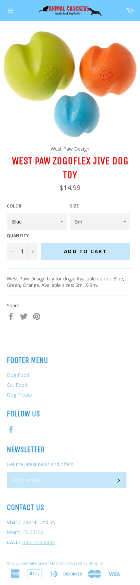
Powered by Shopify (84, 563)
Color (14, 206)
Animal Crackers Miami (42, 563)
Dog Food (18, 375)
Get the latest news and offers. (40, 464)
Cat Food (17, 385)
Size (74, 206)
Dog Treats (19, 394)
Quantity (18, 235)
